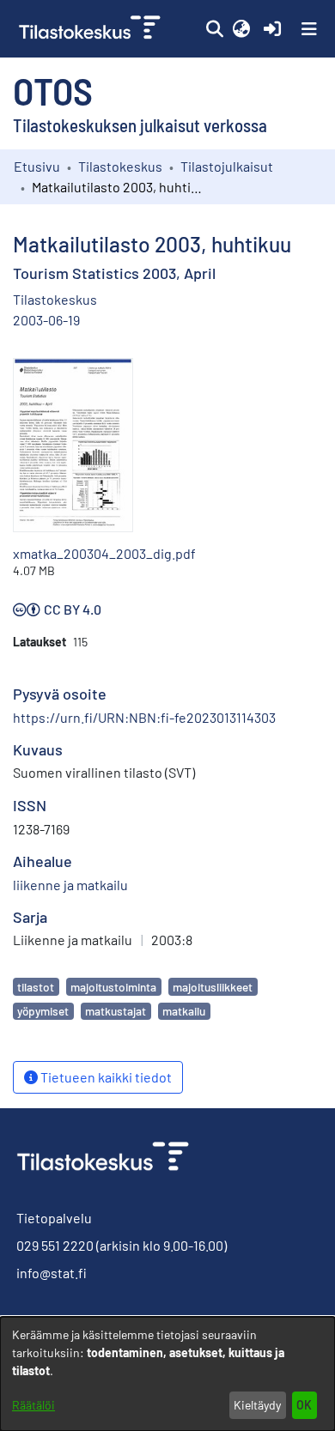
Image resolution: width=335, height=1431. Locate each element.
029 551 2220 (55, 1245)
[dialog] (167, 1374)
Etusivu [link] (37, 166)
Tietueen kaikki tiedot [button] (105, 1077)
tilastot (35, 986)
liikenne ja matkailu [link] (70, 884)
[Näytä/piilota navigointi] (309, 29)
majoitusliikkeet (213, 986)
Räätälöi (33, 1405)
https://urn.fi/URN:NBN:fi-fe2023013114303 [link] (144, 717)
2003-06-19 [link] (46, 320)
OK (304, 1405)
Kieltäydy (257, 1405)
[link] (91, 28)
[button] (214, 29)
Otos (53, 90)
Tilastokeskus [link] (120, 166)
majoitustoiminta (113, 986)
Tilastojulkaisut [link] (226, 166)
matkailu (183, 1011)
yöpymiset (43, 1011)
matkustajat (115, 1011)
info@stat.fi (51, 1272)
